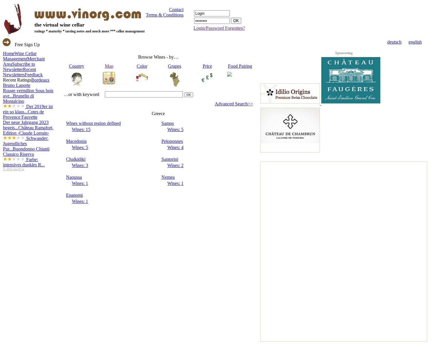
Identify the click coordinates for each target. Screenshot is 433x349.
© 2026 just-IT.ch (13, 169)
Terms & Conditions (165, 14)
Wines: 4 (175, 147)
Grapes (174, 66)
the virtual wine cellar (59, 25)
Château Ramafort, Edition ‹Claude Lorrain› (28, 138)
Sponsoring (344, 53)
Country (76, 66)
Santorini (169, 159)
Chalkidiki (75, 159)
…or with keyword (81, 94)
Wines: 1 (80, 183)
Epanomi (74, 195)
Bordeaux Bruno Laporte (28, 87)
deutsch (394, 41)
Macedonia (76, 141)
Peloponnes (172, 141)
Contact (176, 9)
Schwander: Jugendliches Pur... (25, 143)
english (415, 41)
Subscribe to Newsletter (19, 67)
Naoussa (74, 177)
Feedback (34, 74)
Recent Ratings (17, 79)
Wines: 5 (175, 129)
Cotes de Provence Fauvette (26, 119)
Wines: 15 (81, 129)
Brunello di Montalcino (28, 103)
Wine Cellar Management (20, 56)
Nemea (168, 177)
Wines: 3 (80, 165)
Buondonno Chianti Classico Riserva (26, 156)
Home (8, 53)
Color (142, 66)
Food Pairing (240, 66)
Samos (167, 123)
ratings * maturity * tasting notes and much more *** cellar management (89, 31)
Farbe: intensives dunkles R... (24, 162)
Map (109, 66)
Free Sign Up (27, 44)
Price (207, 66)
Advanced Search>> (234, 103)
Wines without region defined (93, 123)
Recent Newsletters (19, 72)
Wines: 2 (175, 165)
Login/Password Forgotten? (219, 28)
